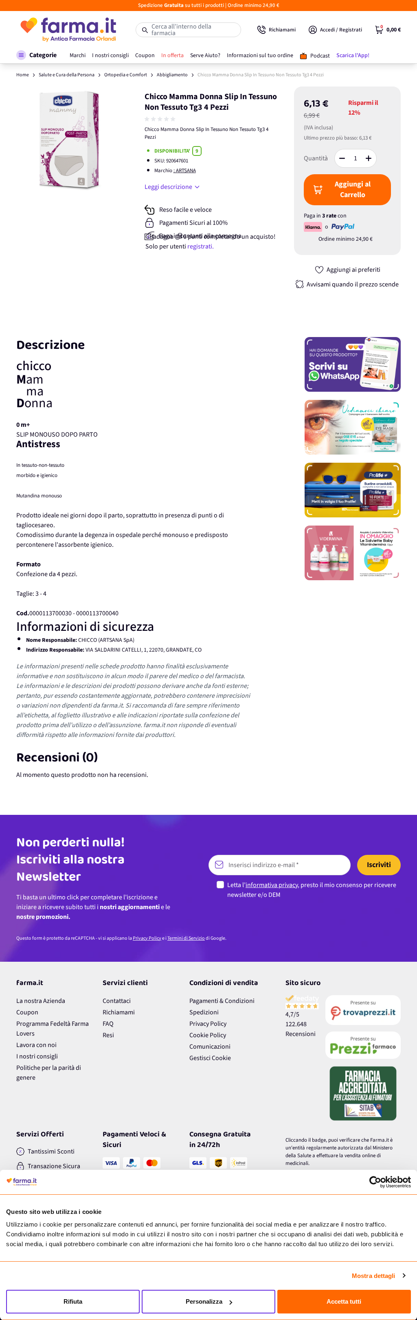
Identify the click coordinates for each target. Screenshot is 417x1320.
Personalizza (204, 1301)
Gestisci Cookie (210, 1058)
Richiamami (119, 1012)
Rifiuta (73, 1301)
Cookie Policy (207, 1035)
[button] (36, 55)
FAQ (108, 1023)
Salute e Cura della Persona (66, 74)
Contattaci (117, 1000)
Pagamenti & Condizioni (222, 1000)
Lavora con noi (36, 1044)
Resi (108, 1035)
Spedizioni (204, 1012)
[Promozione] (353, 364)
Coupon (27, 1012)
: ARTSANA (184, 170)
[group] (161, 119)
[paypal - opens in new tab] (343, 227)
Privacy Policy (147, 938)
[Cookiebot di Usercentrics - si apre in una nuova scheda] (375, 1182)
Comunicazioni (209, 1046)
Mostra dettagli (373, 1275)
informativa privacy (272, 885)
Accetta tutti (344, 1301)
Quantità (316, 158)
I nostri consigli (37, 1056)
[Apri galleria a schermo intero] (70, 140)
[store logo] (67, 30)
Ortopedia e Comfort (125, 74)
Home (22, 74)
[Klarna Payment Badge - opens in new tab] (313, 227)
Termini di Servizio (186, 938)
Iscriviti (379, 865)
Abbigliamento (172, 74)
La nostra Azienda (40, 1000)
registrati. (200, 246)
